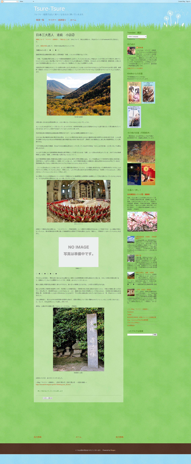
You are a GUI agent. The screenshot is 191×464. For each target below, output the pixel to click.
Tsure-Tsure (49, 8)
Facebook (130, 312)
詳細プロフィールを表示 (135, 68)
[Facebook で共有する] (49, 398)
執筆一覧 (40, 20)
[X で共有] (47, 398)
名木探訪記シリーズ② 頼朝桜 (138, 194)
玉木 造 (140, 47)
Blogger (113, 450)
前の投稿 (119, 437)
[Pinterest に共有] (51, 398)
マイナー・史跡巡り (57, 20)
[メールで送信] (44, 398)
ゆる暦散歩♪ (131, 325)
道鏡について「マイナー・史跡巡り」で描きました (52, 39)
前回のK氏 (43, 46)
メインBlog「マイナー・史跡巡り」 (138, 309)
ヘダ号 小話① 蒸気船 (143, 289)
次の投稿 (37, 437)
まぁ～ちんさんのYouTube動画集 (137, 320)
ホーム (73, 20)
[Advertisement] (78, 419)
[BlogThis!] (46, 398)
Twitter (129, 314)
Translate (142, 39)
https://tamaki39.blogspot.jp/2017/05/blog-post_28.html (53, 384)
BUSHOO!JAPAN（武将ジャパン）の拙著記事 (141, 317)
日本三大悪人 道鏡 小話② (145, 272)
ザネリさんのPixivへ (133, 322)
